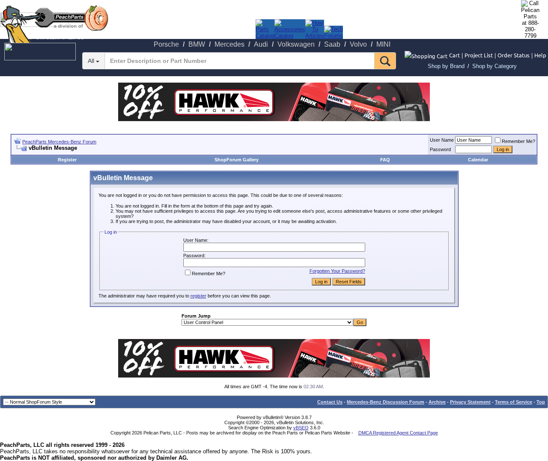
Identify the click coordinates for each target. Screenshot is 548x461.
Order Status (513, 55)
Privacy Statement (470, 401)
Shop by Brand (446, 66)
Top (540, 401)
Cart (454, 55)
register (198, 295)
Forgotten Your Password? (337, 271)
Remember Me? (518, 141)
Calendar (478, 159)
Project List (479, 55)
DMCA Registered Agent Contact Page (398, 432)
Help (540, 55)
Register (67, 159)
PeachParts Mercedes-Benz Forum (59, 141)
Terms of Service (513, 401)
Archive (437, 401)
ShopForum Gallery (236, 159)
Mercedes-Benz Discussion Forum (385, 401)
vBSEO (301, 427)
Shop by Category (494, 66)
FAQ (385, 159)
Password (440, 149)
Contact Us (329, 401)
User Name (442, 140)
